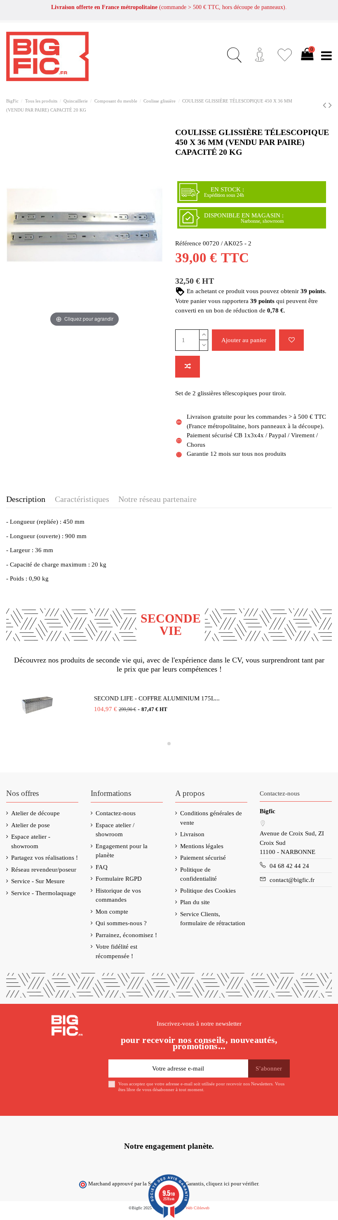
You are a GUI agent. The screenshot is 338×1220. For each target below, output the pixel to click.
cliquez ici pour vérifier (232, 1184)
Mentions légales (201, 846)
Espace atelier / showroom (115, 830)
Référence (188, 243)
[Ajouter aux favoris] (291, 340)
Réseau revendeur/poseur (43, 869)
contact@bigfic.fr (292, 880)
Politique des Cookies (208, 890)
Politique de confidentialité (198, 874)
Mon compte (112, 911)
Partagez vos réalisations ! (44, 857)
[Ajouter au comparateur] (187, 367)
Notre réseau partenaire (157, 499)
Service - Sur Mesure (38, 881)
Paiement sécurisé (203, 857)
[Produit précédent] (326, 105)
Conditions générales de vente (211, 818)
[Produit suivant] (330, 105)
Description (25, 499)
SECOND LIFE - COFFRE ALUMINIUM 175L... (157, 698)
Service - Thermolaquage (43, 893)
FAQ (102, 867)
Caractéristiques (82, 499)
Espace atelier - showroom (30, 841)
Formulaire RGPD (119, 878)
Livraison (192, 834)
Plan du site (195, 902)
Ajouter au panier (243, 340)
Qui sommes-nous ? (121, 923)
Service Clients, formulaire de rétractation (212, 919)
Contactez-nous (116, 813)
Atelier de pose (30, 825)
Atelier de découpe (35, 813)
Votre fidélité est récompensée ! (116, 951)
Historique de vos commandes (118, 895)
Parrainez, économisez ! (126, 935)
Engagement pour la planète (122, 851)
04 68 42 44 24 (289, 866)
